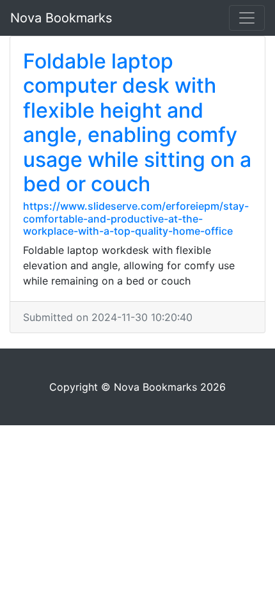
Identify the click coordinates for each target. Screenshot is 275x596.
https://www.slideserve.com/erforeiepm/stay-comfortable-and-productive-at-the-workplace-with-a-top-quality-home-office (136, 218)
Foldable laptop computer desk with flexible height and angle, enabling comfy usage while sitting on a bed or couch (137, 122)
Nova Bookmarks (61, 18)
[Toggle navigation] (247, 18)
